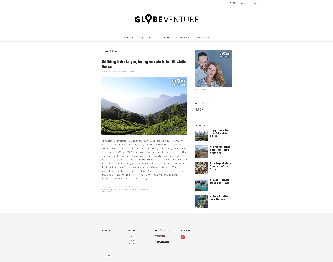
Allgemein (111, 187)
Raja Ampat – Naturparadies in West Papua (220, 181)
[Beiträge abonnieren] (183, 238)
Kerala (132, 189)
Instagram (234, 3)
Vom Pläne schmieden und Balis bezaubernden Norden (220, 149)
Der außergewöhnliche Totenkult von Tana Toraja (220, 166)
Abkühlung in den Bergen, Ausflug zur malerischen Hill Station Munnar (144, 64)
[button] (144, 106)
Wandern (138, 187)
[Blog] (162, 241)
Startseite (128, 37)
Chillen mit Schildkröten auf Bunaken (220, 198)
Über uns (152, 37)
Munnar (137, 189)
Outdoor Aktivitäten (129, 187)
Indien (121, 187)
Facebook (230, 3)
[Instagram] (202, 109)
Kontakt (165, 37)
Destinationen (180, 37)
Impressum (132, 236)
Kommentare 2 (133, 71)
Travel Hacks (200, 37)
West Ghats (111, 191)
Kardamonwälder (124, 189)
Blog (141, 37)
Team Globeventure (121, 71)
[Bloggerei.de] (160, 237)
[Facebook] (197, 109)
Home (111, 255)
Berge (116, 187)
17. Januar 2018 (106, 71)
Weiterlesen (140, 178)
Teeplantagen (144, 189)
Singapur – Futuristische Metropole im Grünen (219, 133)
